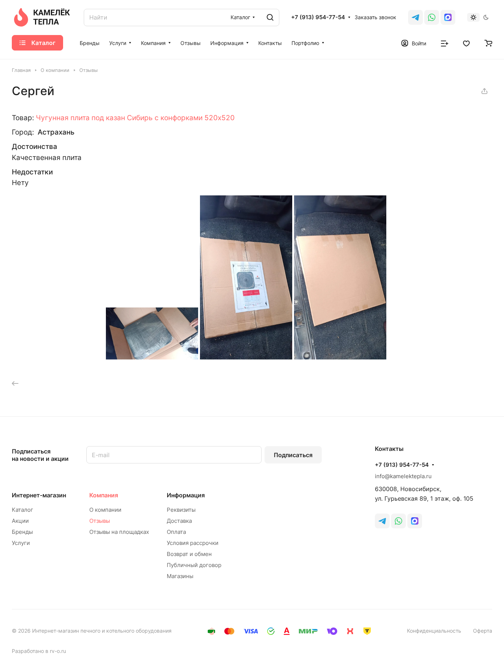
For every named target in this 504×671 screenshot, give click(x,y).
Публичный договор (194, 565)
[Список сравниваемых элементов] (444, 42)
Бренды (22, 531)
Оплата (176, 531)
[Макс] (448, 17)
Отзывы (99, 520)
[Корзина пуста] (488, 42)
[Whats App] (431, 17)
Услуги (21, 542)
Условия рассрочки (192, 542)
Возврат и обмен (189, 553)
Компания (103, 495)
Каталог (22, 509)
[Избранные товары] (466, 42)
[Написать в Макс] (414, 521)
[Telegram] (415, 17)
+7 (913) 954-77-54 (318, 17)
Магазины (180, 576)
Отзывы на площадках (119, 531)
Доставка (179, 520)
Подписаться (293, 455)
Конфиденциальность (434, 630)
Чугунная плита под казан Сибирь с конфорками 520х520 (135, 117)
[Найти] (270, 17)
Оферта (482, 630)
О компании (105, 509)
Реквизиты (181, 509)
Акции (20, 520)
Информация (186, 495)
